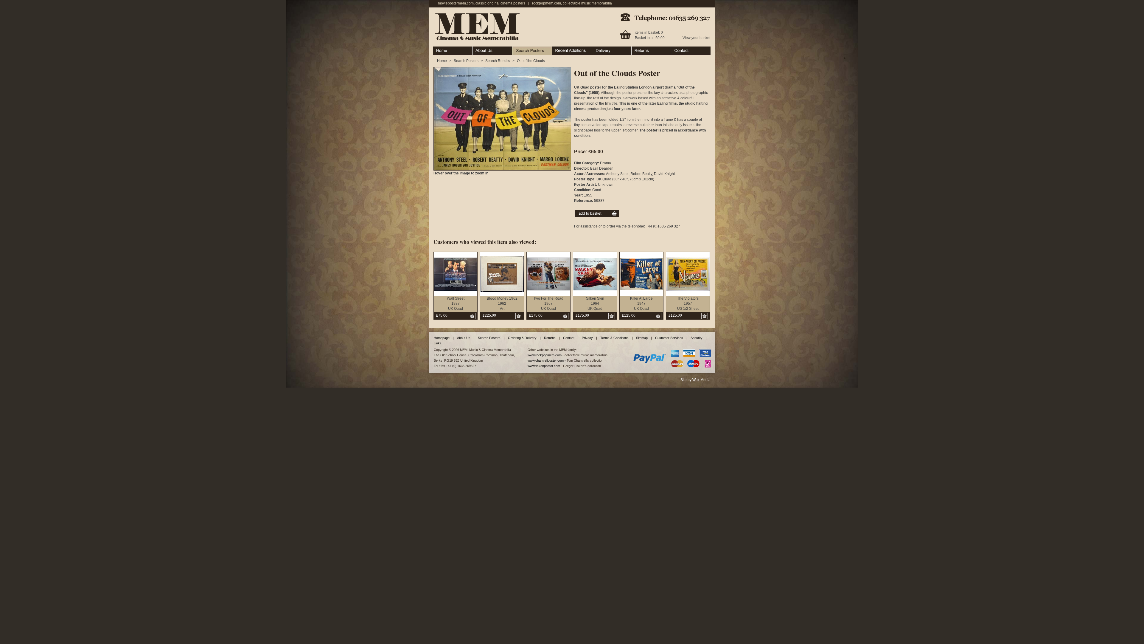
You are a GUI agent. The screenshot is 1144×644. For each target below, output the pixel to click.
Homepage (442, 338)
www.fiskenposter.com (544, 366)
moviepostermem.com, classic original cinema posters (481, 3)
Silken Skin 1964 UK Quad (595, 303)
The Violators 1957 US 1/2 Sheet (688, 303)
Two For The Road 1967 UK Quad (548, 303)
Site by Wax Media (695, 380)
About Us (463, 338)
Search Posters (524, 49)
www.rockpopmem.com (545, 355)
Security (696, 338)
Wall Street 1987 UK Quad (455, 303)
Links (438, 343)
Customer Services (669, 338)
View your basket (696, 38)
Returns (638, 49)
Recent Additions (565, 49)
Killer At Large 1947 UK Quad (641, 303)
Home (438, 49)
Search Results (497, 61)
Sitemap (642, 338)
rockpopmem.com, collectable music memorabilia (572, 3)
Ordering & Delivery (608, 49)
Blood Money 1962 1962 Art (502, 303)
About (477, 49)
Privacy (587, 338)
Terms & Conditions (614, 338)
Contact (677, 49)
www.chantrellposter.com (546, 360)
